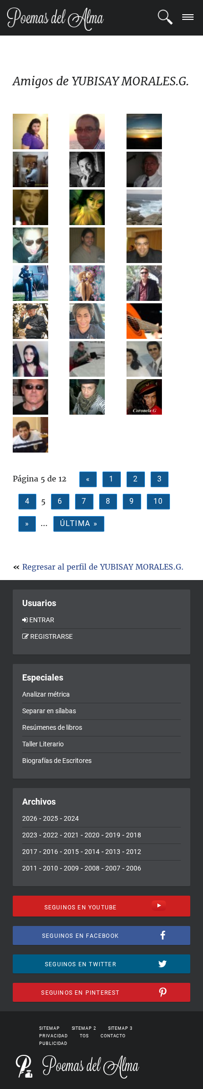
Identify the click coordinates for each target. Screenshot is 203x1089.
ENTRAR (41, 620)
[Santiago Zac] (154, 321)
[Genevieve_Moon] (96, 207)
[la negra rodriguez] (154, 397)
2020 (92, 835)
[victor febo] (154, 283)
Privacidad (53, 1036)
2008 (92, 868)
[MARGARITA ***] (96, 321)
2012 (133, 851)
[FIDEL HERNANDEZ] (96, 131)
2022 (50, 835)
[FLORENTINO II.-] (154, 169)
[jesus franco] (40, 169)
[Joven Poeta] (154, 131)
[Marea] (154, 207)
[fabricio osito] (40, 435)
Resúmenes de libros (52, 727)
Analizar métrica (46, 694)
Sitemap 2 (84, 1028)
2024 (71, 818)
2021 (71, 835)
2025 (50, 818)
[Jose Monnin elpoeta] (96, 397)
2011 (29, 868)
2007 (112, 868)
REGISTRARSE (51, 636)
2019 (112, 835)
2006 (133, 868)
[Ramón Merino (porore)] (40, 397)
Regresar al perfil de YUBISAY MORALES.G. (103, 567)
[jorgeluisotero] (154, 359)
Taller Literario (43, 744)
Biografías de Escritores (57, 760)
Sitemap (49, 1028)
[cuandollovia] (40, 359)
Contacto (113, 1036)
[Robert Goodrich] (96, 359)
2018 (133, 835)
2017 (29, 851)
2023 (29, 835)
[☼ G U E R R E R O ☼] (40, 321)
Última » (79, 523)
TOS (84, 1036)
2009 (71, 868)
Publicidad (53, 1043)
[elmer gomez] (96, 169)
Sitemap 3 (120, 1028)
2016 (50, 851)
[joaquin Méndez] (40, 207)
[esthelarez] (40, 283)
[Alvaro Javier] (96, 245)
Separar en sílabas (49, 711)
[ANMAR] (40, 131)
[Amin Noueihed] (154, 245)
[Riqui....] (40, 245)
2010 (50, 868)
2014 (92, 851)
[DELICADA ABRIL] (96, 283)
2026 (29, 818)
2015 (71, 851)
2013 (112, 851)
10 (158, 501)
